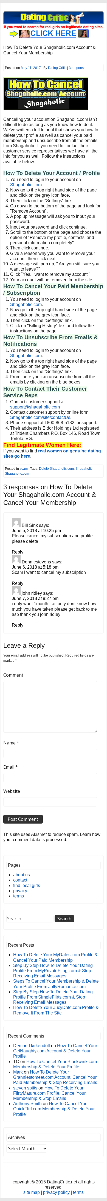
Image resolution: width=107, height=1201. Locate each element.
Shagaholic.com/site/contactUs (40, 417)
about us (21, 874)
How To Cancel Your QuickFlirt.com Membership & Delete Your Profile (54, 1108)
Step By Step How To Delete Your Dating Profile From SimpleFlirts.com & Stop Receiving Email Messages (53, 997)
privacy (20, 890)
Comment (13, 675)
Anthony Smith (27, 1103)
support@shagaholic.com (35, 407)
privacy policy (56, 1192)
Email (10, 767)
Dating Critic (57, 68)
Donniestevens (36, 562)
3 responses (78, 68)
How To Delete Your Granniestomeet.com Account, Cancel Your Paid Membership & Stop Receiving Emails (55, 1077)
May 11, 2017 (31, 68)
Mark (18, 1072)
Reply (17, 552)
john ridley (32, 593)
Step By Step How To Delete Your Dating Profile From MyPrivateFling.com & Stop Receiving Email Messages (53, 970)
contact (20, 880)
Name (11, 743)
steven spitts (25, 1088)
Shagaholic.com (26, 184)
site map (31, 1192)
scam (24, 469)
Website (11, 791)
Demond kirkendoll (31, 1045)
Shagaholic (83, 469)
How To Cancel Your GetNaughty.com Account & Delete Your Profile (55, 1050)
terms (18, 896)
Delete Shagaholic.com (56, 469)
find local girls (26, 885)
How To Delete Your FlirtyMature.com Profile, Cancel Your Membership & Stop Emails (49, 1093)
